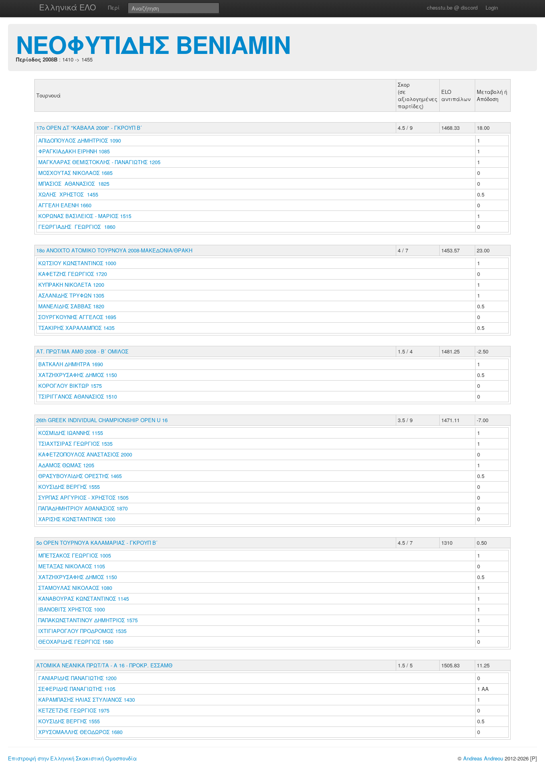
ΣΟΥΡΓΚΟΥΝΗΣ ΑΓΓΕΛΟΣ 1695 (77, 317)
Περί (114, 7)
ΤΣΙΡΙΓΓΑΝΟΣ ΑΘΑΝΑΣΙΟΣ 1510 (77, 396)
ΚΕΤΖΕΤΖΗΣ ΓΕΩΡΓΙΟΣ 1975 (73, 710)
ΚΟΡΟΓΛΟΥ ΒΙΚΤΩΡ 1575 (70, 385)
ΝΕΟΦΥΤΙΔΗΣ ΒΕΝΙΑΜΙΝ (153, 44)
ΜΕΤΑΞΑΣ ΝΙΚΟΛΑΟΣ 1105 (71, 566)
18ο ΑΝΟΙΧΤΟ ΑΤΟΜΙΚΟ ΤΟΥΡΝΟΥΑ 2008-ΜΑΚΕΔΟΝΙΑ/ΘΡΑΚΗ (114, 250)
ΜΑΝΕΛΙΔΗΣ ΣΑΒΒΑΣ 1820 (71, 306)
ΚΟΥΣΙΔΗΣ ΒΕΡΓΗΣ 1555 (69, 486)
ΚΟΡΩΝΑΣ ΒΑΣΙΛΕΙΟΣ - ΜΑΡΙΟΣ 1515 (84, 216)
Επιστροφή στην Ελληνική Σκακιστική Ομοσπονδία (72, 758)
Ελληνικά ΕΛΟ (67, 7)
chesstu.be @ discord (452, 7)
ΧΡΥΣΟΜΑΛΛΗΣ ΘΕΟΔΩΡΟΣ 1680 (80, 732)
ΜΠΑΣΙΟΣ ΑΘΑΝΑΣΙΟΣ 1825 (73, 183)
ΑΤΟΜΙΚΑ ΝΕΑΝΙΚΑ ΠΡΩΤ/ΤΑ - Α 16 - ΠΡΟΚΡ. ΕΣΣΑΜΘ (104, 665)
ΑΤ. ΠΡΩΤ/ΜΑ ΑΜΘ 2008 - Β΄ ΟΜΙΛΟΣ (82, 351)
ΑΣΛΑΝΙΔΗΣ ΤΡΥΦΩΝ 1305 (71, 295)
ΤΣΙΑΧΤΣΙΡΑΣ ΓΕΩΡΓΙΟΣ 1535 (75, 443)
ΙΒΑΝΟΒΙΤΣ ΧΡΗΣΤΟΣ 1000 (71, 609)
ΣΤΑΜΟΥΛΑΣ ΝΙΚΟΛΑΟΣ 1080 (75, 587)
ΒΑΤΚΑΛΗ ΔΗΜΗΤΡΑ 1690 (70, 364)
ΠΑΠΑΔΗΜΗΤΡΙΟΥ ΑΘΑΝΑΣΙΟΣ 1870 (83, 508)
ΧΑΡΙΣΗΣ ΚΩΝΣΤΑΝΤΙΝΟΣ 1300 (76, 519)
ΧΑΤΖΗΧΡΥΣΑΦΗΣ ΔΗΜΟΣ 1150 (77, 375)
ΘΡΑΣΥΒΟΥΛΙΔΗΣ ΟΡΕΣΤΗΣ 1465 (80, 476)
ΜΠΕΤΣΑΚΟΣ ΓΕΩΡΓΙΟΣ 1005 (74, 555)
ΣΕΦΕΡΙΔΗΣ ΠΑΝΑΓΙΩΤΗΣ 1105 (76, 689)
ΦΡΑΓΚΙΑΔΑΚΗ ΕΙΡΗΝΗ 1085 (74, 151)
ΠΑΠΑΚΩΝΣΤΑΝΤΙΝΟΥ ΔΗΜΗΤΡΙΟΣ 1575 (88, 620)
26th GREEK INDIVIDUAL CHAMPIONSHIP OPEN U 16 (102, 420)
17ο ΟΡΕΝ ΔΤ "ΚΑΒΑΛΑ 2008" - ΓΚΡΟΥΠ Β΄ (89, 127)
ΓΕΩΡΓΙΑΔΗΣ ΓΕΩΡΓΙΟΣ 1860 (76, 226)
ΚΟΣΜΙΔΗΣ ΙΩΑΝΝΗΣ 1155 (70, 433)
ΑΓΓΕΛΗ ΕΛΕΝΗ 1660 (64, 205)
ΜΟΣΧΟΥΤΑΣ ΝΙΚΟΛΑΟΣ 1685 (75, 173)
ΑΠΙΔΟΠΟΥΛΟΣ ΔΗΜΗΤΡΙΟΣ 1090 (79, 140)
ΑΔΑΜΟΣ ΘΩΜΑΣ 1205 (66, 465)
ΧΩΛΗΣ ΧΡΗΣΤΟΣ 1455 (68, 194)
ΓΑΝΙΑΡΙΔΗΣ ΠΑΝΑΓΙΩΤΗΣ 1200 (77, 678)
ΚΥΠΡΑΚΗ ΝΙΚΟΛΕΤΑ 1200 (71, 284)
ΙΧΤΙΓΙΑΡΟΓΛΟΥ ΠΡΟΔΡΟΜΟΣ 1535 (82, 631)
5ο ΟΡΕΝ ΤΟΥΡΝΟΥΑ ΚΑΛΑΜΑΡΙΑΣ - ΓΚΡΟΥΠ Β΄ (97, 542)
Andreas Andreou (483, 758)
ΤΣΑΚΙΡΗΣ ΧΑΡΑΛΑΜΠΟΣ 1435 (76, 327)
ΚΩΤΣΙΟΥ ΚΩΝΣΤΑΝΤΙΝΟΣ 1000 (77, 263)
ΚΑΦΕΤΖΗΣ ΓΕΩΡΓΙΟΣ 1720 (72, 274)
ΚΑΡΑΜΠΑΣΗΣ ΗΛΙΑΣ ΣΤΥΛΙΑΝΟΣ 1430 (86, 699)
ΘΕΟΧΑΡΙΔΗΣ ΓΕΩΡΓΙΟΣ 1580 (75, 641)
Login (492, 7)
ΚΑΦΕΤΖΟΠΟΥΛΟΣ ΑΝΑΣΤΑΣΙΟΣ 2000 (85, 454)
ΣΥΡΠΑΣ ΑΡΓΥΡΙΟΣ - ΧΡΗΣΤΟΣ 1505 (83, 497)
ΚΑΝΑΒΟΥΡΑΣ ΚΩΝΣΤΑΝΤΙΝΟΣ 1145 (83, 598)
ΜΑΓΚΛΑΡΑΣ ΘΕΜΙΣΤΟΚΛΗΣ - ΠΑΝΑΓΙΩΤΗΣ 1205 (99, 162)
